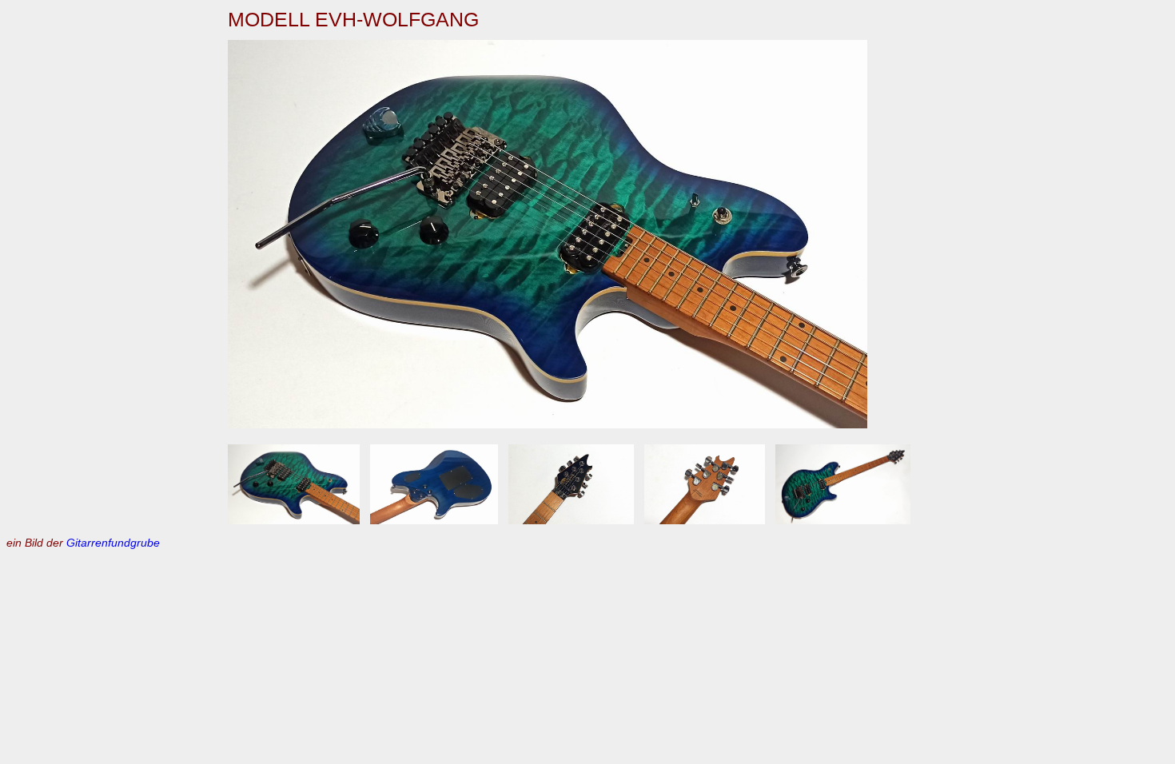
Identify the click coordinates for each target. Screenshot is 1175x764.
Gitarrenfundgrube (113, 542)
